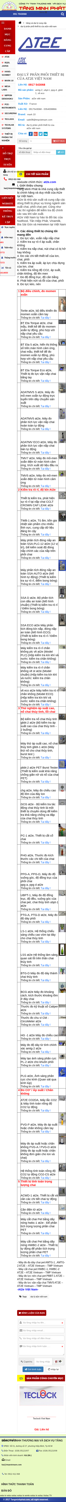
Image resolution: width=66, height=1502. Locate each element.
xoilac (14, 1495)
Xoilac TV (47, 1495)
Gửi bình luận (34, 1369)
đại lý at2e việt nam (38, 1297)
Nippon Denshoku (7, 97)
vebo (9, 1495)
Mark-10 (9, 81)
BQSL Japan (6, 64)
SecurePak (10, 113)
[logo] (33, 6)
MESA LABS (6, 88)
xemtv (27, 1495)
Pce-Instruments (8, 106)
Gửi (62, 152)
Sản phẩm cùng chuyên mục (45, 1378)
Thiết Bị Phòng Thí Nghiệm (7, 137)
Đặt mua (60, 141)
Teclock (9, 119)
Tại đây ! (45, 317)
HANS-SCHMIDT (6, 73)
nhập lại (54, 1369)
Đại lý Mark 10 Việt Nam (41, 1418)
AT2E (7, 57)
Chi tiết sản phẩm (37, 174)
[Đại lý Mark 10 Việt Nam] (41, 1401)
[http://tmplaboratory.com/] (19, 23)
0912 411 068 (14, 179)
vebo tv (3, 1495)
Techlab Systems (8, 126)
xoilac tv (20, 1495)
